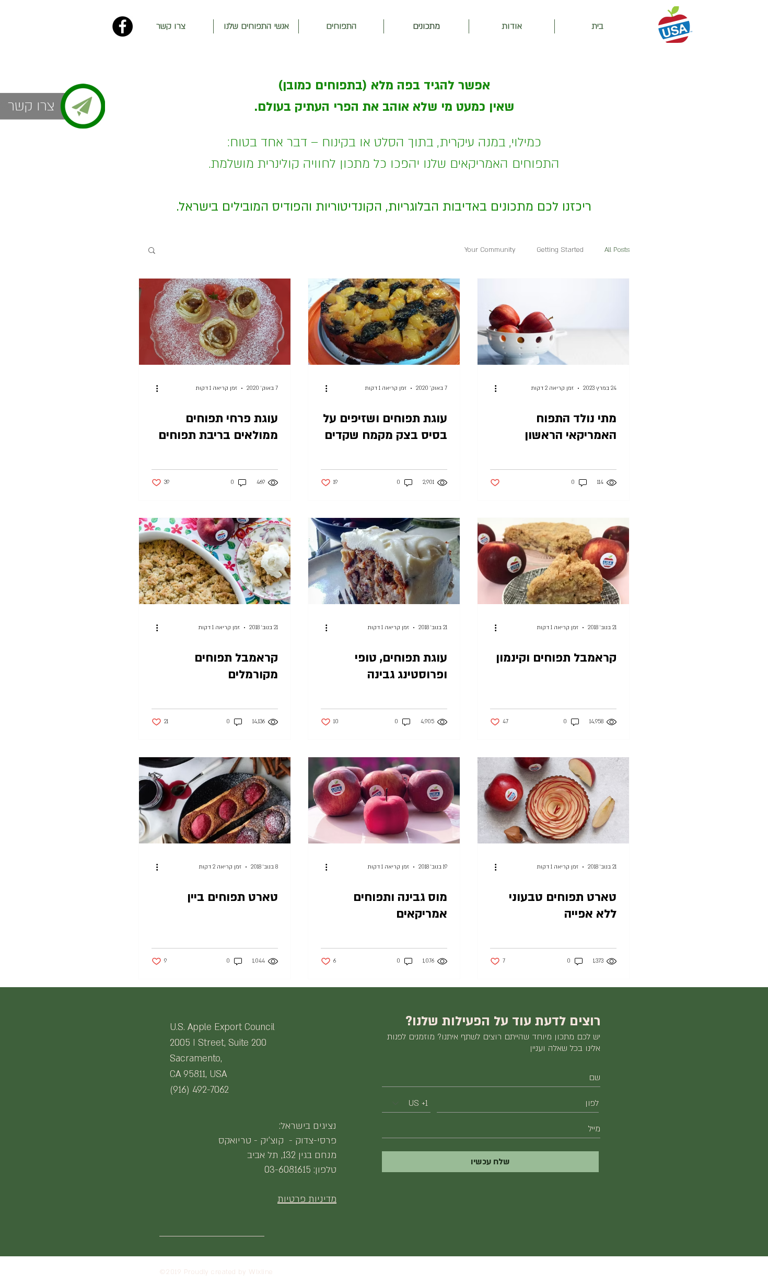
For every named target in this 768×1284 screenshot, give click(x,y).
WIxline (261, 1272)
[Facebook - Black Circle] (122, 26)
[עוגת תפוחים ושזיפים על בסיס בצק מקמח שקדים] (384, 322)
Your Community (490, 250)
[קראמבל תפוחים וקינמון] (553, 561)
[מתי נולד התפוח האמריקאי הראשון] (553, 322)
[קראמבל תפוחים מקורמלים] (214, 561)
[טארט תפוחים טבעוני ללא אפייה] (553, 800)
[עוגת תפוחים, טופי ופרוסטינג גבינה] (384, 561)
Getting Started (560, 250)
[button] (152, 251)
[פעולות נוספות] (491, 388)
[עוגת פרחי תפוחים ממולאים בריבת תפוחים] (214, 322)
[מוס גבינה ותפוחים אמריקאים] (384, 800)
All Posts (617, 250)
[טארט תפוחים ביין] (214, 800)
